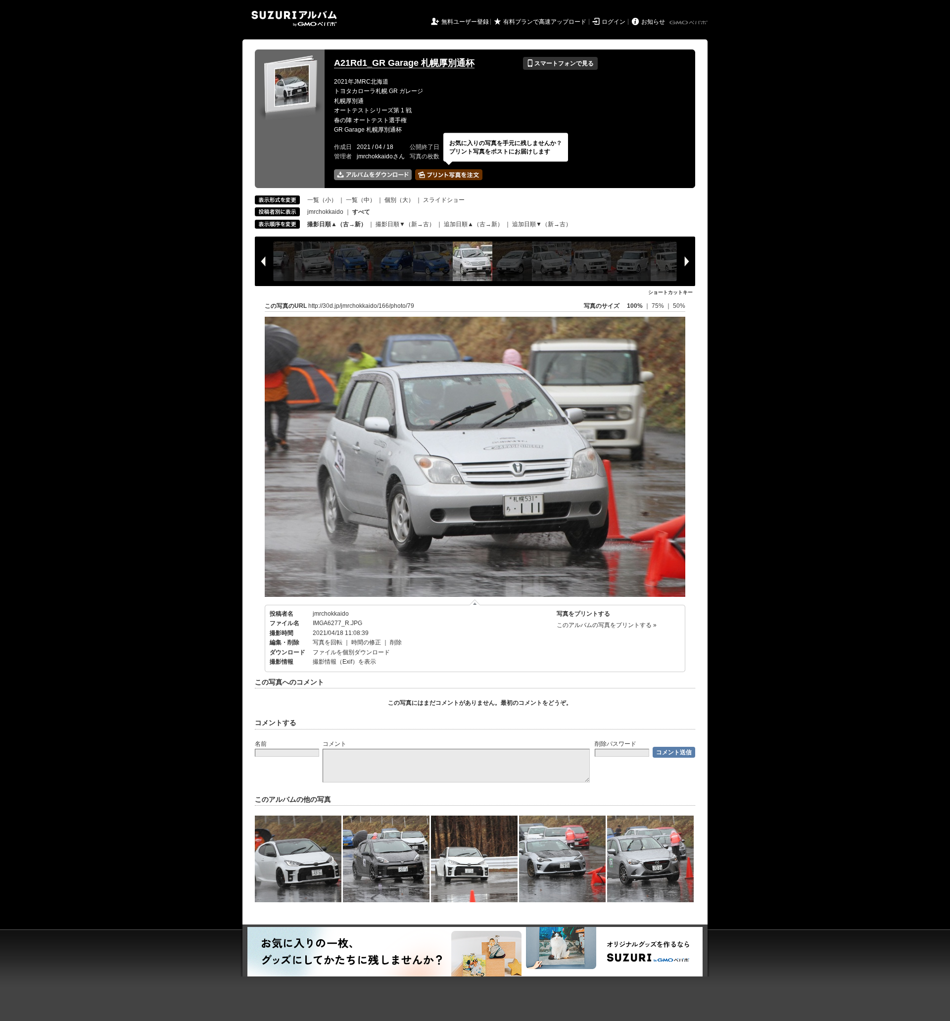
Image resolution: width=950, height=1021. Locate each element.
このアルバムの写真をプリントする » (607, 625)
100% (634, 305)
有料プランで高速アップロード (544, 21)
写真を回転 (327, 642)
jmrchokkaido (325, 211)
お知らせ (653, 21)
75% (658, 305)
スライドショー (444, 199)
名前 (261, 743)
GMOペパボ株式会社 (689, 23)
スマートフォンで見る (560, 63)
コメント (334, 743)
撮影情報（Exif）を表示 (344, 661)
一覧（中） (361, 199)
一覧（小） (322, 199)
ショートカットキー (670, 292)
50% (679, 305)
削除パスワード (615, 743)
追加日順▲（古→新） (473, 224)
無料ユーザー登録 (465, 21)
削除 (396, 642)
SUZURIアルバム (294, 18)
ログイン (613, 21)
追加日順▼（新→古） (541, 224)
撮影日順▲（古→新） (337, 224)
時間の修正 (366, 642)
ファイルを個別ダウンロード (351, 652)
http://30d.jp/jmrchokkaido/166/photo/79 (361, 305)
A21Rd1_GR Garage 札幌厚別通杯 (404, 63)
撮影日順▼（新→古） (405, 224)
